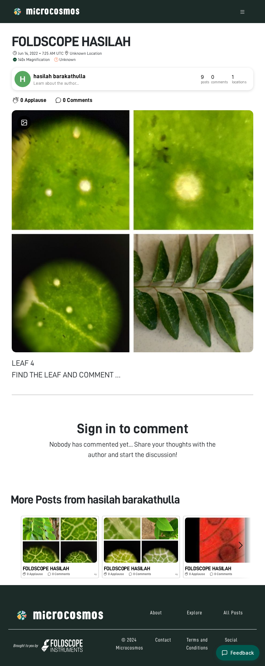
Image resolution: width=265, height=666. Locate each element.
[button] (60, 547)
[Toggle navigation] (242, 11)
